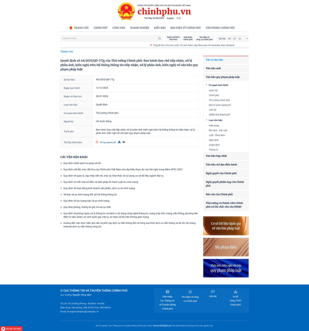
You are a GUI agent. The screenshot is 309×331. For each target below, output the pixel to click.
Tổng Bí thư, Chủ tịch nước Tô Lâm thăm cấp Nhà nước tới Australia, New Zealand (182, 45)
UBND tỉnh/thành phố (219, 114)
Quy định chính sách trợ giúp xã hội (82, 163)
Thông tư (213, 150)
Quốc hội (213, 90)
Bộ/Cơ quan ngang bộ (220, 105)
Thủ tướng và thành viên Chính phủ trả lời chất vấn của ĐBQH (224, 205)
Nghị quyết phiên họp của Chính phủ (225, 184)
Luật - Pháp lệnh (217, 135)
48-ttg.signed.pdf (108, 142)
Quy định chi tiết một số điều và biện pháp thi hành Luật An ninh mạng (100, 182)
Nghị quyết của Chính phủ (221, 173)
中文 (179, 18)
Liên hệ (212, 296)
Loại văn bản (215, 120)
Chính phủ (214, 95)
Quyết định (214, 145)
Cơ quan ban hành (218, 85)
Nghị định (214, 140)
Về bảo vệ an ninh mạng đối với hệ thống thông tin (90, 194)
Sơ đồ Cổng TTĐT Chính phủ (235, 300)
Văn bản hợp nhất (216, 156)
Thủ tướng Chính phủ (219, 100)
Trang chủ (66, 52)
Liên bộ (212, 110)
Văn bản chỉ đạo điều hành (221, 164)
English (170, 18)
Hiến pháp (214, 125)
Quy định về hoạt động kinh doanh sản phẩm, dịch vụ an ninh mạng (99, 188)
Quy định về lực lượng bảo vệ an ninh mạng (86, 200)
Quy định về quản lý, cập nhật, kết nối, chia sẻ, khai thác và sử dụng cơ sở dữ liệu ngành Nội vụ (113, 175)
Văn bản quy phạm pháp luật (223, 77)
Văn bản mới (213, 68)
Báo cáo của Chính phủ (219, 194)
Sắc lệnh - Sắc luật (218, 130)
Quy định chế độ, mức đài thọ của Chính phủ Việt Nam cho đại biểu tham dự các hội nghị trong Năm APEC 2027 (123, 169)
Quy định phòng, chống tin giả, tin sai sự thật (87, 207)
